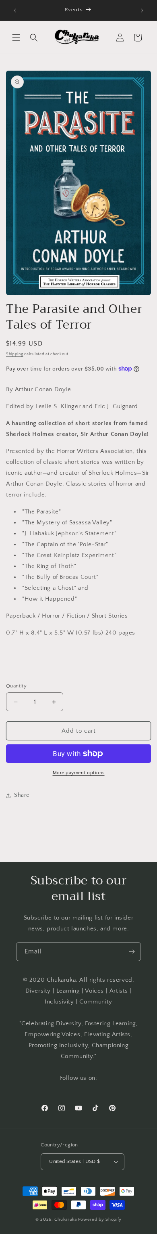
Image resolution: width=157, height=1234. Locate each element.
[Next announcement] (142, 10)
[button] (16, 37)
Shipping (14, 354)
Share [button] (21, 795)
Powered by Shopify (100, 1219)
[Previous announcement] (15, 10)
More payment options (79, 772)
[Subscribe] (131, 951)
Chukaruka (65, 1219)
